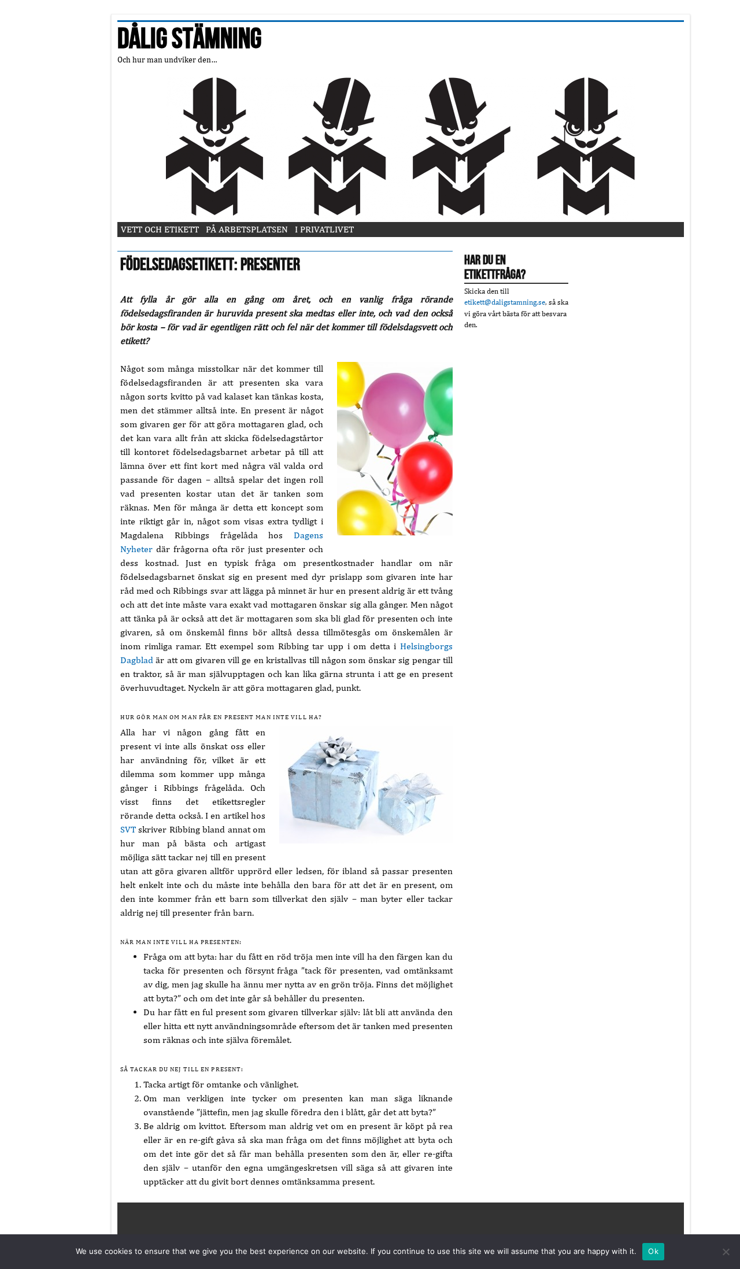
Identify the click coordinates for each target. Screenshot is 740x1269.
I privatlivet (324, 229)
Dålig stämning (189, 39)
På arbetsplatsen (247, 229)
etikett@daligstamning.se (504, 302)
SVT (128, 829)
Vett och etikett (160, 229)
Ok (653, 1251)
